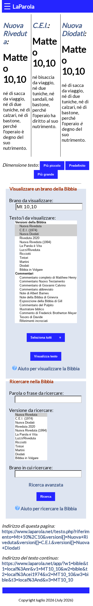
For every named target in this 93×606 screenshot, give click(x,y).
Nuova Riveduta (15, 33)
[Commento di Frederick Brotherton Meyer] (46, 313)
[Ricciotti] (46, 254)
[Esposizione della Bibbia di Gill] (46, 301)
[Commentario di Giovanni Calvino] (46, 286)
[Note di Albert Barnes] (46, 293)
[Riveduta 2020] (46, 238)
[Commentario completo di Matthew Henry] (46, 278)
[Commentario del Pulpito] (46, 305)
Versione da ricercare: (31, 410)
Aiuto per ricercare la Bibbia (48, 508)
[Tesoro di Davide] (46, 317)
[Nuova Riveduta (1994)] (46, 242)
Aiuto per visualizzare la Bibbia (48, 368)
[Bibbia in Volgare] (46, 270)
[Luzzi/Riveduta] (46, 250)
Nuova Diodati (73, 29)
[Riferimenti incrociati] (46, 321)
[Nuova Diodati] (46, 234)
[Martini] (46, 262)
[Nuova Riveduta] (46, 226)
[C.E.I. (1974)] (46, 230)
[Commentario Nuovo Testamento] (46, 282)
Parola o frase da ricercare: (36, 393)
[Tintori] (46, 258)
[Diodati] (46, 266)
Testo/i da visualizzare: (32, 217)
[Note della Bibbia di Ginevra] (46, 297)
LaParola (23, 6)
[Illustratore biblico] (46, 309)
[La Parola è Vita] (46, 246)
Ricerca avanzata (46, 484)
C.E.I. (40, 25)
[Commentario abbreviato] (46, 290)
